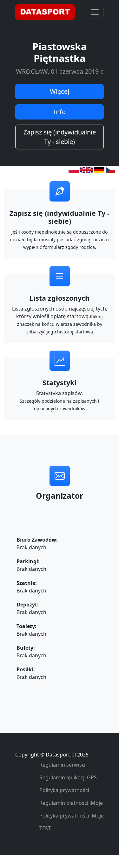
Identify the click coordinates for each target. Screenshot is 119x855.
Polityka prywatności (64, 790)
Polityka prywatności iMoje (71, 815)
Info (60, 111)
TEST (45, 828)
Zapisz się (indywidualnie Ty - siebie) (59, 137)
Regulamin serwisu (62, 764)
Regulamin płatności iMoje (71, 802)
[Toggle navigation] (95, 12)
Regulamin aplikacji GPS (68, 777)
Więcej (59, 91)
